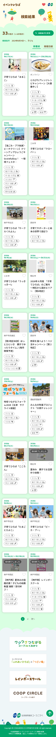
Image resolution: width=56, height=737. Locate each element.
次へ (33, 619)
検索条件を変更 (44, 33)
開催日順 (48, 46)
